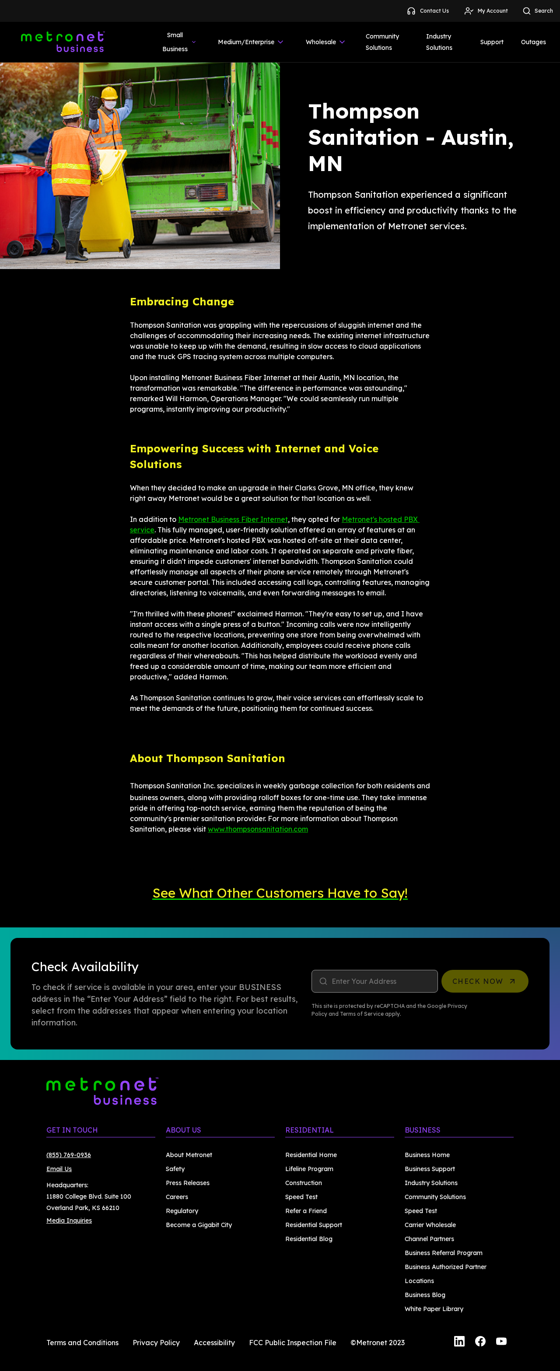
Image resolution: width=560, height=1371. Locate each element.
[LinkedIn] (459, 1342)
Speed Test (301, 1197)
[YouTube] (501, 1342)
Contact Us (434, 10)
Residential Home (311, 1155)
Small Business (175, 42)
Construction (303, 1183)
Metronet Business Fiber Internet (233, 519)
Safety (175, 1169)
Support (492, 42)
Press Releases (188, 1183)
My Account (493, 10)
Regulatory (182, 1211)
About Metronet (189, 1155)
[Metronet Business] (63, 41)
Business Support (430, 1169)
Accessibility (214, 1342)
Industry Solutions (439, 42)
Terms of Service (362, 1014)
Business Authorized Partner (445, 1267)
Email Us (59, 1169)
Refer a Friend (306, 1211)
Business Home (427, 1155)
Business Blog (425, 1295)
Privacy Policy (156, 1342)
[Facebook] (480, 1342)
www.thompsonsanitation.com (258, 829)
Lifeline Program (309, 1169)
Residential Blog (308, 1239)
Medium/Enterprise (246, 42)
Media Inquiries (69, 1220)
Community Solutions (382, 42)
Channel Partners (429, 1239)
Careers (177, 1197)
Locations (419, 1281)
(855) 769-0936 (68, 1155)
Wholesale (321, 42)
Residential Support (313, 1225)
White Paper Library (434, 1309)
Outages (533, 42)
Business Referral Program (444, 1253)
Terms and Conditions (82, 1342)
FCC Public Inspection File (292, 1342)
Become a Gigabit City (199, 1225)
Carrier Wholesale (430, 1225)
